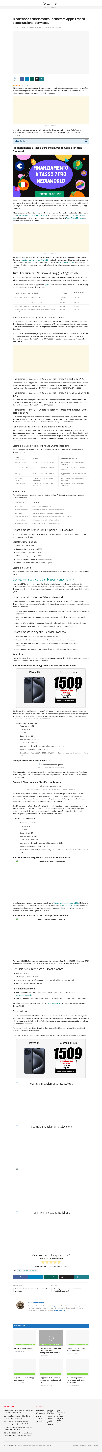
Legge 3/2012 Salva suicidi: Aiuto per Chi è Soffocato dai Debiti (50, 1380)
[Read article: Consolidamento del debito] (24, 1338)
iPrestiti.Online (12, 1445)
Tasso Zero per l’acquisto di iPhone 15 (34, 260)
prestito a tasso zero (69, 906)
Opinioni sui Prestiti (51, 1417)
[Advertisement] (51, 110)
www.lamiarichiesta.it (23, 995)
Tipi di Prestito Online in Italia (60, 1417)
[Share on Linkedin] (27, 79)
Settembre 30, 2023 (19, 27)
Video (96, 1445)
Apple (19, 1270)
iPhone (48, 285)
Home (14, 14)
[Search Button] (97, 3)
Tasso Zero (33, 1270)
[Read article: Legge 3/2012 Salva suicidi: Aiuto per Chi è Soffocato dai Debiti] (51, 1367)
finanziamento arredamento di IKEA (66, 903)
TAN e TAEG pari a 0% (66, 263)
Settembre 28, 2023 (47, 1355)
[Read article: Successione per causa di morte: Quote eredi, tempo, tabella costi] (77, 1367)
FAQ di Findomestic (53, 1003)
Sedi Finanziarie (61, 1411)
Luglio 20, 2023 (19, 1351)
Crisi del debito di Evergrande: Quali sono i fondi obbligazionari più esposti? (51, 1350)
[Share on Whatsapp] (32, 79)
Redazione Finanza (36, 1302)
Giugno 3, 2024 (19, 1383)
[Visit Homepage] (51, 3)
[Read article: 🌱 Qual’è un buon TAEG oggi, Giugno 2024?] (24, 1367)
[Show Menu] (5, 3)
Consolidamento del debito (23, 1348)
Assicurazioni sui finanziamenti (41, 1412)
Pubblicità (83, 1445)
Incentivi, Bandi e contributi (50, 1412)
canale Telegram (59, 1310)
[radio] (43, 1262)
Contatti (90, 1445)
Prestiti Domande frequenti (25, 14)
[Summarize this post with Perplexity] (41, 79)
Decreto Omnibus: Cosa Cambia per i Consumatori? (43, 579)
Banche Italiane (39, 1417)
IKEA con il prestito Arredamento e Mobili (32, 215)
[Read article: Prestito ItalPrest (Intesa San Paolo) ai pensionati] (77, 1338)
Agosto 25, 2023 (72, 1353)
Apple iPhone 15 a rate (74, 218)
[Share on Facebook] (22, 79)
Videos (59, 1423)
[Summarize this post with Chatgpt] (37, 79)
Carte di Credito (39, 1422)
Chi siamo (75, 1445)
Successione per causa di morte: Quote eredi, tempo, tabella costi (76, 1380)
